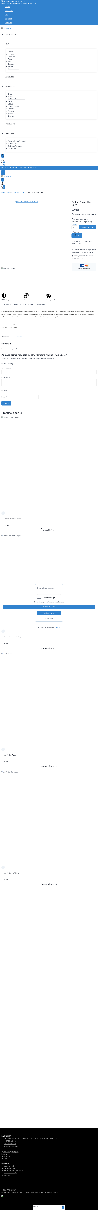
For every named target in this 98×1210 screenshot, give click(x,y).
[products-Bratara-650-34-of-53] (48, 234)
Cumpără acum (49, 607)
